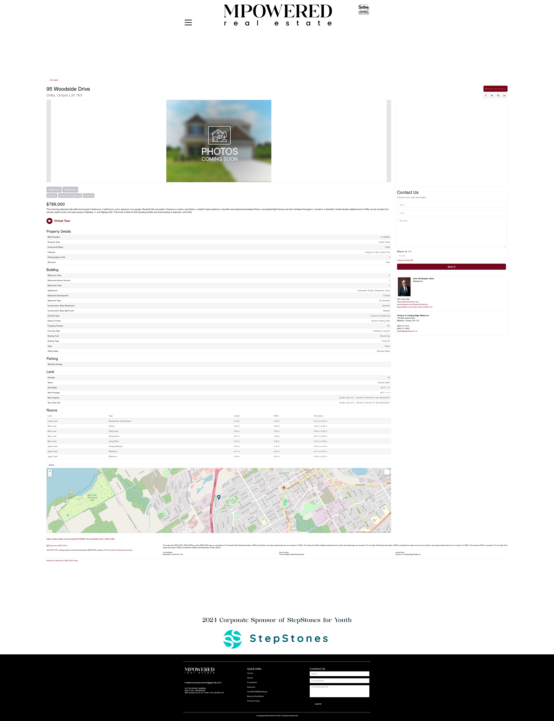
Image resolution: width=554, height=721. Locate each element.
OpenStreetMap (361, 532)
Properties (252, 682)
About (250, 677)
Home (250, 673)
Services (251, 687)
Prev (49, 141)
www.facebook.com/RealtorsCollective (412, 304)
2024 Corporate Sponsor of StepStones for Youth (277, 620)
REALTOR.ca (54, 550)
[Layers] (387, 472)
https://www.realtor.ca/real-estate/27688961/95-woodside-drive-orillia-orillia (80, 538)
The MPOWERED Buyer (257, 691)
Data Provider (284, 552)
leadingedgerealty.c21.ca (407, 331)
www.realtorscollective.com (408, 301)
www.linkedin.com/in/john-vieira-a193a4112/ (415, 307)
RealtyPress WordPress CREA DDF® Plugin (62, 560)
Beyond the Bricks (255, 696)
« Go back (53, 79)
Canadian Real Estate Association (120, 550)
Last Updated (167, 552)
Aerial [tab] (51, 464)
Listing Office (400, 552)
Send (450, 266)
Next (389, 141)
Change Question (404, 260)
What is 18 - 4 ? (404, 251)
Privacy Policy (253, 701)
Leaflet (350, 532)
